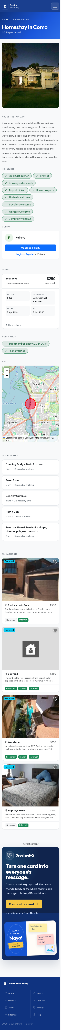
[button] (6, 370)
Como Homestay (20, 19)
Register (30, 254)
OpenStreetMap (32, 437)
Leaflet (8, 437)
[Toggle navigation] (55, 6)
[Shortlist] (55, 562)
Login (19, 254)
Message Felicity (30, 247)
